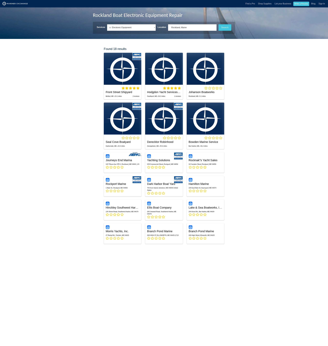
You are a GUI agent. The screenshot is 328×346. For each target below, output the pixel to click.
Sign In (322, 4)
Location (162, 27)
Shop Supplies (264, 4)
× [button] (110, 27)
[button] (131, 27)
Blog (313, 4)
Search (225, 27)
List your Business (283, 4)
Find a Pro (250, 4)
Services (101, 27)
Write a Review (301, 4)
